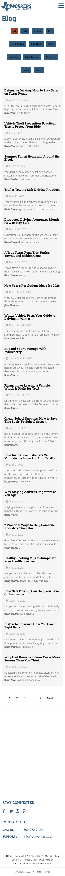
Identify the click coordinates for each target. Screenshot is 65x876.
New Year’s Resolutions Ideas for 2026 (32, 285)
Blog (56, 856)
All (14, 31)
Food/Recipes (17, 44)
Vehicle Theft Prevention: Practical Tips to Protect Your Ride (30, 124)
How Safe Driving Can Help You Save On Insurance (31, 592)
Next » (51, 698)
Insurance (14, 57)
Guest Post (36, 44)
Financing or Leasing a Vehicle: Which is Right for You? (27, 387)
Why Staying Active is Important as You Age (30, 493)
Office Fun (51, 57)
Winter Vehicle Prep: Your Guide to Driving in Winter (29, 317)
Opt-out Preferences (43, 863)
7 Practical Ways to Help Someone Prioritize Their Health (29, 526)
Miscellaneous (32, 57)
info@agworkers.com (38, 836)
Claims (48, 856)
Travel (39, 70)
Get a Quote (31, 859)
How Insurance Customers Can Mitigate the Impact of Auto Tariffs (29, 456)
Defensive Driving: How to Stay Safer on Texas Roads (31, 91)
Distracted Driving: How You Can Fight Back (28, 625)
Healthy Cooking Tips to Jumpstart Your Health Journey (30, 559)
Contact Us (17, 859)
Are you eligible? (35, 856)
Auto (25, 31)
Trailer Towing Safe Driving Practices (32, 189)
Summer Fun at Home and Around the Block (31, 158)
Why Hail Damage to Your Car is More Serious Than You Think (32, 658)
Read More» (11, 113)
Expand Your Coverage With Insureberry (25, 350)
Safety (26, 70)
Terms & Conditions (21, 863)
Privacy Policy (46, 859)
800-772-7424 (33, 829)
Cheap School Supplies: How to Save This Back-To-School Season (30, 420)
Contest (37, 31)
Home (51, 44)
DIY (50, 31)
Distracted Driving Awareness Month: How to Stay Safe (31, 221)
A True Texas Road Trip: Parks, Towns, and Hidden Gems (27, 254)
